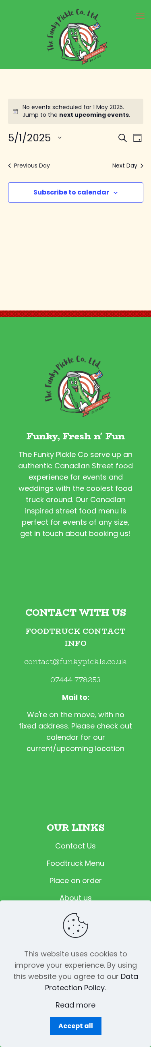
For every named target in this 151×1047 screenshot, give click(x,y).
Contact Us (75, 846)
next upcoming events (94, 115)
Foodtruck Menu (75, 863)
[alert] (75, 111)
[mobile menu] (140, 16)
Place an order (76, 880)
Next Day (124, 166)
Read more (75, 1005)
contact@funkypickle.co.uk (75, 661)
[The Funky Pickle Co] (75, 34)
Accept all (75, 1025)
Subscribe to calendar (71, 192)
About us (76, 898)
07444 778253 (75, 679)
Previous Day (32, 166)
